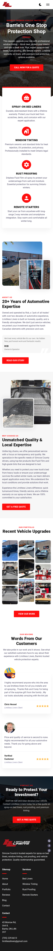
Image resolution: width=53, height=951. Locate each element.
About (5, 884)
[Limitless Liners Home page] (12, 4)
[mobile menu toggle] (48, 5)
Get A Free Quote (26, 819)
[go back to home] (16, 843)
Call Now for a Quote (26, 67)
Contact (6, 905)
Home (5, 878)
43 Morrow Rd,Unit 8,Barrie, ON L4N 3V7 (9, 927)
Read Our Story (15, 360)
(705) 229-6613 (9, 938)
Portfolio (6, 889)
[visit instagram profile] (49, 850)
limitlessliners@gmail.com (14, 941)
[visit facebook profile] (49, 845)
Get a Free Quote (16, 507)
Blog (4, 900)
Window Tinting (30, 884)
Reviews (6, 895)
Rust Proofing (28, 889)
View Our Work (26, 614)
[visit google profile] (49, 840)
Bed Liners (27, 878)
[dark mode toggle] (40, 4)
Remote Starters (30, 895)
